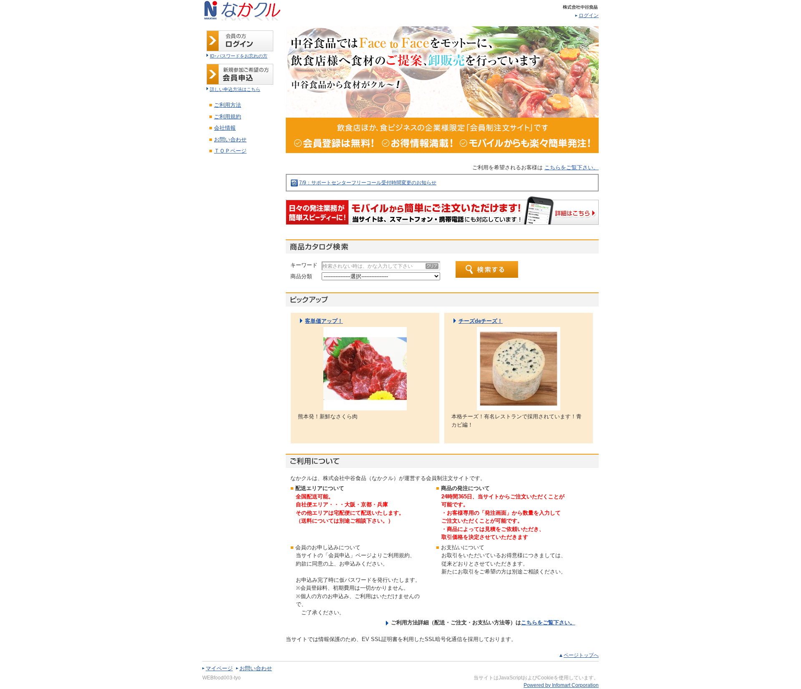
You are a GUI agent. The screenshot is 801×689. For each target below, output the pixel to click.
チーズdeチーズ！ (480, 321)
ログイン (589, 15)
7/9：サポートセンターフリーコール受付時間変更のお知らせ (367, 183)
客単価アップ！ (324, 321)
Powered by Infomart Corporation (561, 685)
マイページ (219, 668)
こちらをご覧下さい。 (571, 167)
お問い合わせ (255, 668)
